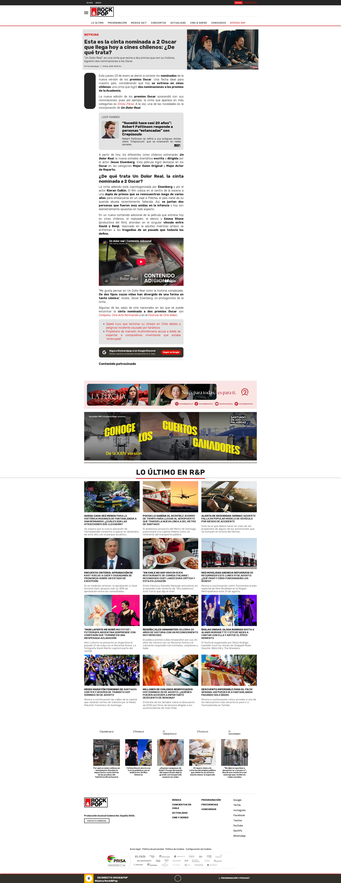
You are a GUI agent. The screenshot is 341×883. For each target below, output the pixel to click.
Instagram (239, 810)
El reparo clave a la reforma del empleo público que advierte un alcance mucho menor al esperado (202, 771)
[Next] (190, 878)
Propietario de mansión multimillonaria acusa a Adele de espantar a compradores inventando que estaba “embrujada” (143, 335)
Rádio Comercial (222, 868)
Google (237, 800)
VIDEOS (98, 3)
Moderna (152, 868)
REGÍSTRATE (250, 2)
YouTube (238, 825)
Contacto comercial (97, 821)
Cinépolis (104, 315)
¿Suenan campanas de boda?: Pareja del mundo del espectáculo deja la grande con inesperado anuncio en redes (170, 772)
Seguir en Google (171, 352)
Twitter (237, 820)
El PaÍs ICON (175, 868)
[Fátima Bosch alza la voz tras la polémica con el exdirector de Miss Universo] (138, 752)
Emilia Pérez (125, 104)
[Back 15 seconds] (171, 878)
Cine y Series (180, 817)
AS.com (200, 856)
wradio (166, 860)
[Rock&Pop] (102, 11)
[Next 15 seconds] (184, 878)
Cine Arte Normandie (125, 315)
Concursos (218, 23)
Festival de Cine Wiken (162, 315)
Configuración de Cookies (198, 849)
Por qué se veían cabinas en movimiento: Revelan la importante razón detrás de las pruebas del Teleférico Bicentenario (106, 772)
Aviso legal (135, 849)
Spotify (237, 830)
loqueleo (198, 868)
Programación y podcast (235, 878)
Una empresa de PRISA (116, 859)
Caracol (218, 856)
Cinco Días (176, 860)
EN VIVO (90, 3)
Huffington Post (143, 860)
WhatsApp (239, 835)
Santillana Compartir (179, 856)
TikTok (237, 805)
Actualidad (178, 23)
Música (176, 800)
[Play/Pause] (178, 878)
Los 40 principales (153, 856)
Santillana (165, 856)
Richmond (138, 868)
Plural (164, 868)
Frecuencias (209, 804)
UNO (158, 860)
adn (209, 856)
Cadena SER (192, 856)
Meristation (211, 868)
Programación (117, 23)
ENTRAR (238, 3)
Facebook (239, 815)
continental (186, 860)
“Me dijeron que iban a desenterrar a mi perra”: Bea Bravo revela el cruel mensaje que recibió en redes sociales (234, 772)
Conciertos (158, 23)
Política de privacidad (153, 849)
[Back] (165, 878)
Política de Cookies (174, 849)
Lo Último (97, 23)
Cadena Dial (209, 860)
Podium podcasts (138, 864)
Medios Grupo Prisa (116, 865)
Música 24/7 (139, 23)
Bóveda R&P (237, 23)
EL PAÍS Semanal (193, 860)
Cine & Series (198, 23)
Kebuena (219, 860)
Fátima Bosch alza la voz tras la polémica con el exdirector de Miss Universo (139, 771)
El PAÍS (140, 856)
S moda (186, 868)
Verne (201, 860)
